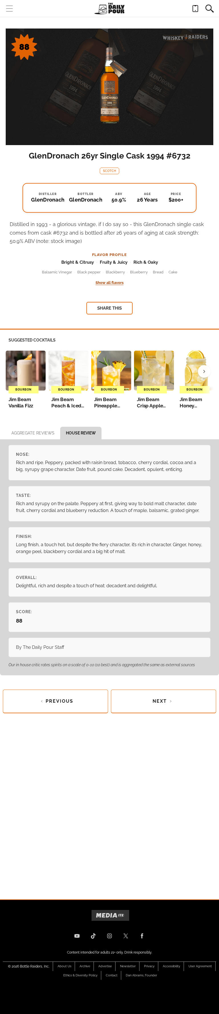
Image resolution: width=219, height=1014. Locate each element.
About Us (64, 966)
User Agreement (200, 966)
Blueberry (139, 272)
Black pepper (89, 272)
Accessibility (171, 966)
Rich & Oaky (145, 262)
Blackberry (115, 272)
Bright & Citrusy (77, 262)
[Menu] (9, 8)
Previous (59, 701)
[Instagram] (109, 936)
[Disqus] (109, 801)
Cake (173, 272)
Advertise (105, 966)
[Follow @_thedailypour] (125, 936)
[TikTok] (93, 936)
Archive (85, 966)
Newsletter (128, 966)
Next (160, 701)
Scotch (109, 171)
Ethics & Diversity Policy (80, 975)
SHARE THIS (109, 308)
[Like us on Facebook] (142, 936)
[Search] (209, 8)
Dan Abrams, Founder (141, 975)
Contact (111, 975)
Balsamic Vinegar (57, 272)
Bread (158, 272)
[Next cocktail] (204, 371)
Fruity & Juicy (113, 262)
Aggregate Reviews (32, 433)
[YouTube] (77, 936)
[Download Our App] (195, 8)
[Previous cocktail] (15, 371)
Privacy (149, 966)
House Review (81, 433)
